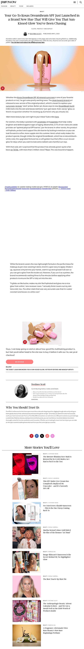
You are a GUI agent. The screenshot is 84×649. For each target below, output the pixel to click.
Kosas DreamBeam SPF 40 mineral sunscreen (36, 98)
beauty (13, 6)
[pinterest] (3, 88)
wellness (30, 6)
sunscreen (10, 106)
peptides (54, 122)
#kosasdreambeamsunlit (13, 188)
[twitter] (42, 436)
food (21, 6)
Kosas (60, 345)
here (57, 117)
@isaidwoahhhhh (11, 187)
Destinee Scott (36, 34)
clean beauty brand (60, 100)
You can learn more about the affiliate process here (27, 42)
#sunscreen (25, 188)
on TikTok (14, 150)
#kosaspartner (63, 187)
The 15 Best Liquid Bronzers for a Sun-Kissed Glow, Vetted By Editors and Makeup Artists (40, 369)
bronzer (19, 106)
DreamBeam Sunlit (66, 106)
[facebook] (37, 436)
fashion (4, 6)
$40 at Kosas (19, 362)
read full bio (34, 399)
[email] (52, 436)
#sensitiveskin (47, 188)
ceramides (41, 122)
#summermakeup (36, 188)
